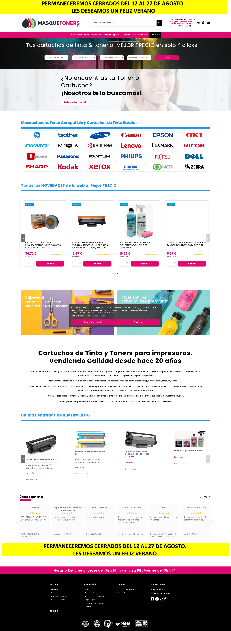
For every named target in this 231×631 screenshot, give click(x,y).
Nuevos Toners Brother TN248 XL (140, 452)
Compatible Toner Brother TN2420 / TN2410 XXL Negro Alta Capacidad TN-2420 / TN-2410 (90, 245)
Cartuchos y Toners (126, 589)
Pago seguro (90, 600)
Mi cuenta (55, 589)
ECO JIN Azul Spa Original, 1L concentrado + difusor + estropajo (135, 245)
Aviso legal (89, 593)
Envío (87, 589)
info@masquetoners (162, 593)
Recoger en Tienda (58, 600)
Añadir (50, 263)
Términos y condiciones (94, 596)
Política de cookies (78, 316)
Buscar (167, 57)
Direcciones (56, 593)
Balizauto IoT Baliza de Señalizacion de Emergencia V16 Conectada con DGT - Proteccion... (43, 246)
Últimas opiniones (32, 497)
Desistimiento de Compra (95, 603)
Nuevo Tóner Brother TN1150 (89, 459)
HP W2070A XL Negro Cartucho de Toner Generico (41, 460)
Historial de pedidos (59, 596)
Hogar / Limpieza (125, 593)
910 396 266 (175, 24)
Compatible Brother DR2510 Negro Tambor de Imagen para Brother (186, 244)
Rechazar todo (93, 321)
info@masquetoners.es (181, 21)
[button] (80, 35)
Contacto (88, 607)
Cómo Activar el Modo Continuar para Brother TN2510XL (186, 454)
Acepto (138, 321)
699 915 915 (186, 24)
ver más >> (205, 496)
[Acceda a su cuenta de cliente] (203, 22)
